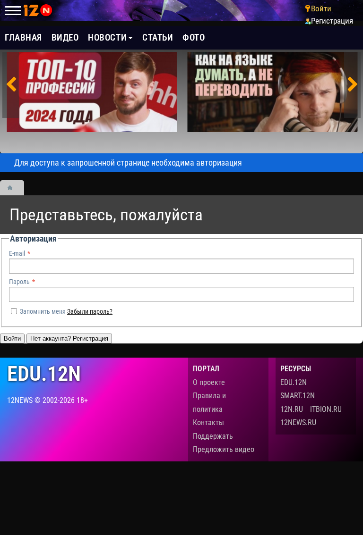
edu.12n (44, 374)
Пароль (19, 281)
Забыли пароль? (89, 311)
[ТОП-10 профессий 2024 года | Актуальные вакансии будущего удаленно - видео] (92, 92)
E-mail (17, 253)
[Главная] (13, 187)
